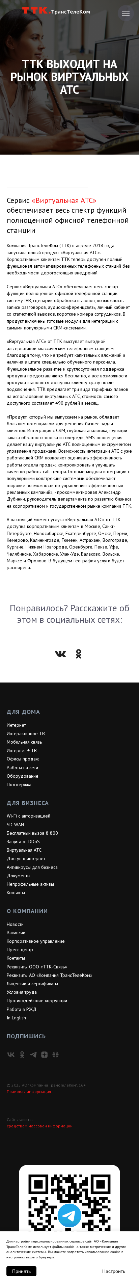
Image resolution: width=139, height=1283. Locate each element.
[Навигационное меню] (126, 13)
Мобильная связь (24, 1229)
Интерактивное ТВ (26, 1221)
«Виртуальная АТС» (64, 687)
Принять (21, 1271)
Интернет (16, 1212)
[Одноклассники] (78, 1140)
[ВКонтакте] (60, 1140)
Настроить (113, 1271)
